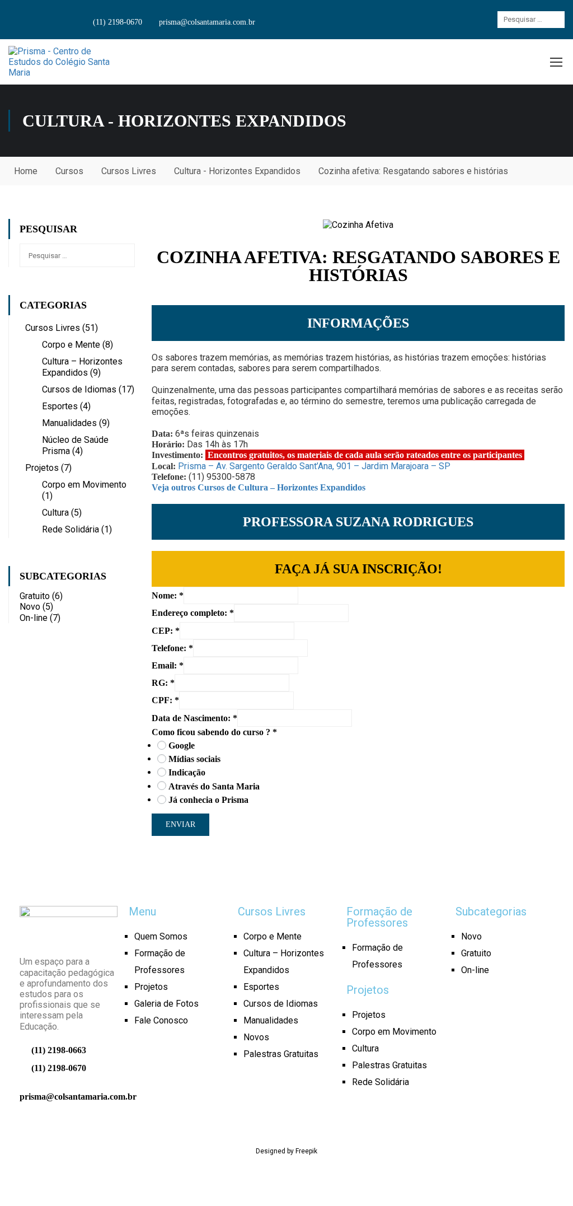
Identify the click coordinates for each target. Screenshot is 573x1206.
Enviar (180, 824)
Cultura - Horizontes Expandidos (237, 171)
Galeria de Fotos (166, 1003)
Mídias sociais (194, 759)
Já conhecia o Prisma (208, 800)
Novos (256, 1037)
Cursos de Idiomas (79, 389)
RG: (163, 683)
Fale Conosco (161, 1020)
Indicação (186, 772)
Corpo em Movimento (84, 484)
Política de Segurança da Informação (392, 1173)
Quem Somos (160, 936)
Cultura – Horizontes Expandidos (82, 367)
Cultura (55, 512)
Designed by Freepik (286, 1151)
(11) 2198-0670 (116, 22)
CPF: (165, 700)
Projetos (42, 467)
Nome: (168, 595)
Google (181, 745)
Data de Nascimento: (194, 718)
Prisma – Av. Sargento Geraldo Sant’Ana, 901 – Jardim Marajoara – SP (314, 466)
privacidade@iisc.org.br (286, 1184)
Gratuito (41, 596)
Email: (168, 665)
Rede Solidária (70, 529)
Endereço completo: (193, 613)
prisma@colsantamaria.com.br (206, 22)
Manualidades (69, 423)
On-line (40, 618)
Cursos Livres (128, 171)
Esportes (60, 406)
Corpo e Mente (71, 344)
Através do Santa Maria (214, 786)
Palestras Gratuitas (280, 1054)
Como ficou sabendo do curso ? (214, 732)
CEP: (166, 630)
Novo (36, 606)
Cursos (69, 171)
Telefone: (172, 648)
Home (25, 171)
